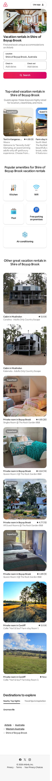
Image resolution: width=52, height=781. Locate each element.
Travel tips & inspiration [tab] (35, 701)
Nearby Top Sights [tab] (11, 701)
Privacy (10, 767)
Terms (19, 767)
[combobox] (25, 57)
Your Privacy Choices (33, 767)
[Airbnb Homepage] (5, 4)
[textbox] (14, 66)
